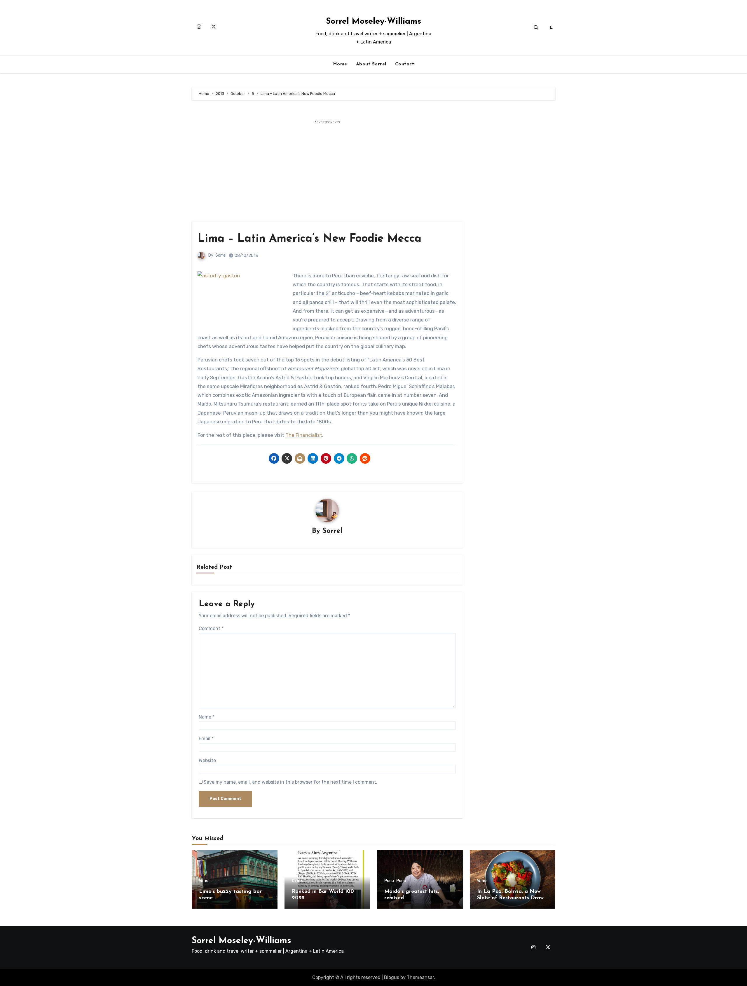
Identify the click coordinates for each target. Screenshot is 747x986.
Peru (389, 881)
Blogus (391, 977)
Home (340, 64)
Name (206, 717)
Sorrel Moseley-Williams (373, 21)
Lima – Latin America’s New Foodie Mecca (309, 239)
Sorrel (220, 255)
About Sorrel (371, 64)
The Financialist (303, 435)
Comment (211, 628)
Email (206, 738)
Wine (203, 881)
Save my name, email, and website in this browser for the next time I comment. (290, 782)
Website (207, 760)
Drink (297, 881)
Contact (404, 64)
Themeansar (420, 977)
